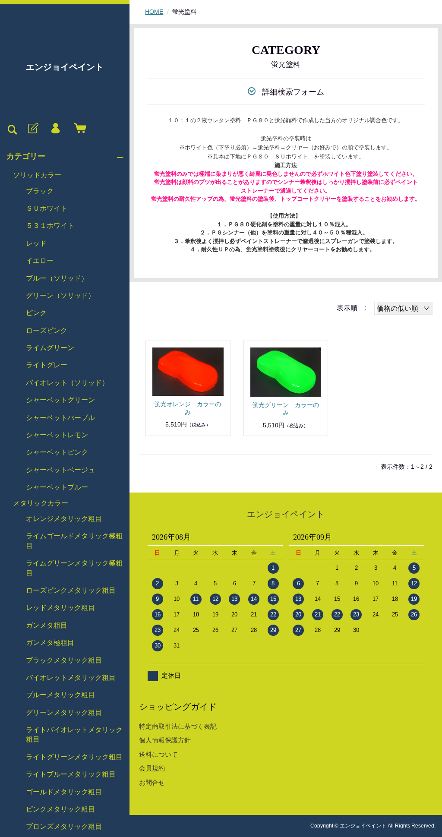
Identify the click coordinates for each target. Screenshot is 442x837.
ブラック (40, 191)
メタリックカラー (40, 503)
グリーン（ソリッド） (60, 295)
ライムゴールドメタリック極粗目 (74, 540)
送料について (158, 754)
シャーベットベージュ (60, 470)
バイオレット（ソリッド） (67, 382)
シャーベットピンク (57, 452)
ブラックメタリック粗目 (64, 660)
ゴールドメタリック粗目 (64, 792)
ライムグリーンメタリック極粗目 (74, 567)
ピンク (36, 312)
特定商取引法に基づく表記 (178, 726)
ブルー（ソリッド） (57, 278)
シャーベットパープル (60, 417)
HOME (154, 11)
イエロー (40, 260)
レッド (36, 243)
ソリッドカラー (37, 175)
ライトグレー (46, 365)
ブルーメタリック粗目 (60, 694)
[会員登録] (32, 129)
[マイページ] (55, 129)
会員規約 (152, 768)
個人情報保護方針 (165, 740)
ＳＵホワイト (46, 208)
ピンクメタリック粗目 (60, 809)
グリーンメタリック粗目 (64, 712)
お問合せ (152, 782)
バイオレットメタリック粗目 (71, 677)
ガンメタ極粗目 (50, 642)
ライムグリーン (50, 347)
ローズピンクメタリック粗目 (71, 590)
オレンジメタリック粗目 (64, 518)
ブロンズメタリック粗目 (64, 826)
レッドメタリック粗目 (60, 607)
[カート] (78, 129)
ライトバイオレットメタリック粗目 (74, 734)
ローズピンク (46, 330)
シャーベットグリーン (60, 400)
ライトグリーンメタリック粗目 (74, 757)
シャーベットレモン (57, 435)
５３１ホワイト (50, 225)
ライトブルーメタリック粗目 (71, 774)
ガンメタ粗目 (46, 625)
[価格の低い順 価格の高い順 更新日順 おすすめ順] (403, 308)
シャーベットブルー (57, 487)
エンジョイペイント (65, 67)
